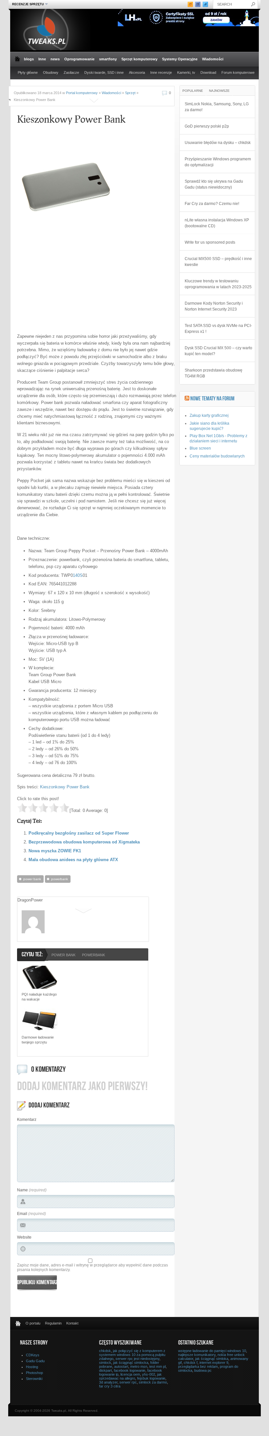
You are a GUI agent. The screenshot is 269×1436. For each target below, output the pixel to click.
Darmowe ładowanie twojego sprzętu (38, 1039)
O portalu (33, 1323)
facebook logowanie (129, 1370)
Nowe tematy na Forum (212, 399)
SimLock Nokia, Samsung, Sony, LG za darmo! (217, 107)
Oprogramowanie (79, 59)
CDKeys (32, 1355)
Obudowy (50, 72)
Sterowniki (34, 1379)
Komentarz (26, 1119)
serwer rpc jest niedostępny (137, 1359)
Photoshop (34, 1373)
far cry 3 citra (109, 1386)
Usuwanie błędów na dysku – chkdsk (218, 142)
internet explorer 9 (213, 1363)
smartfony (108, 59)
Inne (42, 59)
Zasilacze (71, 72)
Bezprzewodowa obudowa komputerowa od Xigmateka (84, 841)
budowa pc (203, 1370)
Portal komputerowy (82, 93)
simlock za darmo (153, 1382)
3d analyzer (108, 1382)
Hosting (32, 1367)
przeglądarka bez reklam (198, 1366)
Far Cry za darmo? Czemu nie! (212, 203)
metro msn (138, 1366)
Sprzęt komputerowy (139, 59)
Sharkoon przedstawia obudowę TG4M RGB (213, 373)
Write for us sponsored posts (210, 242)
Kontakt (72, 1323)
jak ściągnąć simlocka (130, 1363)
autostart (121, 1366)
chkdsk (105, 1351)
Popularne (192, 90)
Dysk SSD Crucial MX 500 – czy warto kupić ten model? (218, 351)
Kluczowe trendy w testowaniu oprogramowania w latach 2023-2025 (218, 284)
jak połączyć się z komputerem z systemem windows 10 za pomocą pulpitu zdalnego (132, 1355)
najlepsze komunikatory (197, 1355)
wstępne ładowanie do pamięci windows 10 (212, 1351)
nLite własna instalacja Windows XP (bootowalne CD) (217, 223)
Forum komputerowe (238, 72)
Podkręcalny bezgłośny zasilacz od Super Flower (79, 833)
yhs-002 (148, 1374)
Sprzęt (130, 93)
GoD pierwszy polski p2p (207, 126)
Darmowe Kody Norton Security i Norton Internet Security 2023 (214, 306)
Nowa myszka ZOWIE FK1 (55, 850)
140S (78, 575)
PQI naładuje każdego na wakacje (39, 996)
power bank (32, 879)
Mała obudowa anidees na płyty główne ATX (73, 859)
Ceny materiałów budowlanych (217, 456)
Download (208, 72)
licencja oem (130, 1374)
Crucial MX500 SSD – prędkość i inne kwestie (218, 261)
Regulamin (53, 1323)
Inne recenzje (161, 72)
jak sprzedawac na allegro (130, 1376)
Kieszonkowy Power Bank (65, 786)
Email (22, 1213)
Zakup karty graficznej (209, 415)
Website (24, 1237)
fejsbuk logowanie (151, 1378)
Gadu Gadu (35, 1361)
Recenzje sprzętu (27, 4)
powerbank (59, 879)
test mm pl (157, 1366)
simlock (105, 1363)
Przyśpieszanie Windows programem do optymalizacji (218, 162)
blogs (29, 59)
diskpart (105, 1370)
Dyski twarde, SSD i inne (104, 72)
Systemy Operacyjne (179, 59)
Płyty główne (28, 72)
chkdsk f (190, 1363)
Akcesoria (137, 72)
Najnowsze (219, 90)
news (55, 59)
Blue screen (200, 448)
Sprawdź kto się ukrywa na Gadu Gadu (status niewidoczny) (214, 184)
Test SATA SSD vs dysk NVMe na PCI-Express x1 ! (218, 328)
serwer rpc (128, 1382)
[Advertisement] (72, 282)
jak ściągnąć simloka (211, 1359)
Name (22, 1190)
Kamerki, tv (186, 72)
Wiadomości (212, 59)
